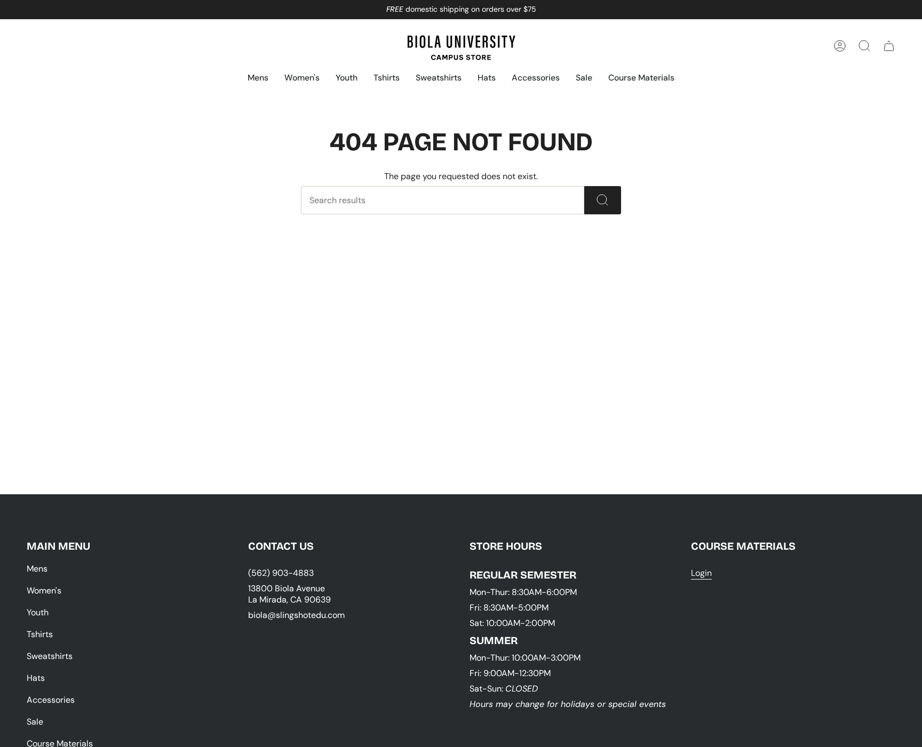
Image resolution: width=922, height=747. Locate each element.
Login (701, 573)
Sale (35, 721)
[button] (258, 78)
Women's (44, 590)
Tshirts (40, 634)
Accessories (51, 699)
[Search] (602, 200)
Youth (38, 612)
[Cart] (889, 46)
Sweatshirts (50, 656)
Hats (36, 678)
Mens (37, 568)
